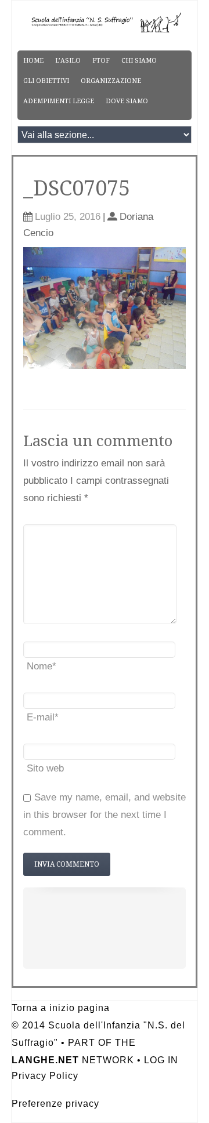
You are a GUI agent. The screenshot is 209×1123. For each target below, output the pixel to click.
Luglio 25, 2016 (67, 216)
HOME (33, 60)
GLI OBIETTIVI (46, 81)
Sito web (45, 768)
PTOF (101, 60)
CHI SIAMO (139, 60)
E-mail (43, 717)
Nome (41, 666)
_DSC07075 (76, 188)
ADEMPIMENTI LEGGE (58, 101)
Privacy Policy (45, 1076)
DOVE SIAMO (127, 101)
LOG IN (161, 1060)
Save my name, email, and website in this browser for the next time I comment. (104, 815)
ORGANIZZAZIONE (111, 81)
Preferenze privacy (55, 1103)
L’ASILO (68, 60)
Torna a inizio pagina (61, 1008)
